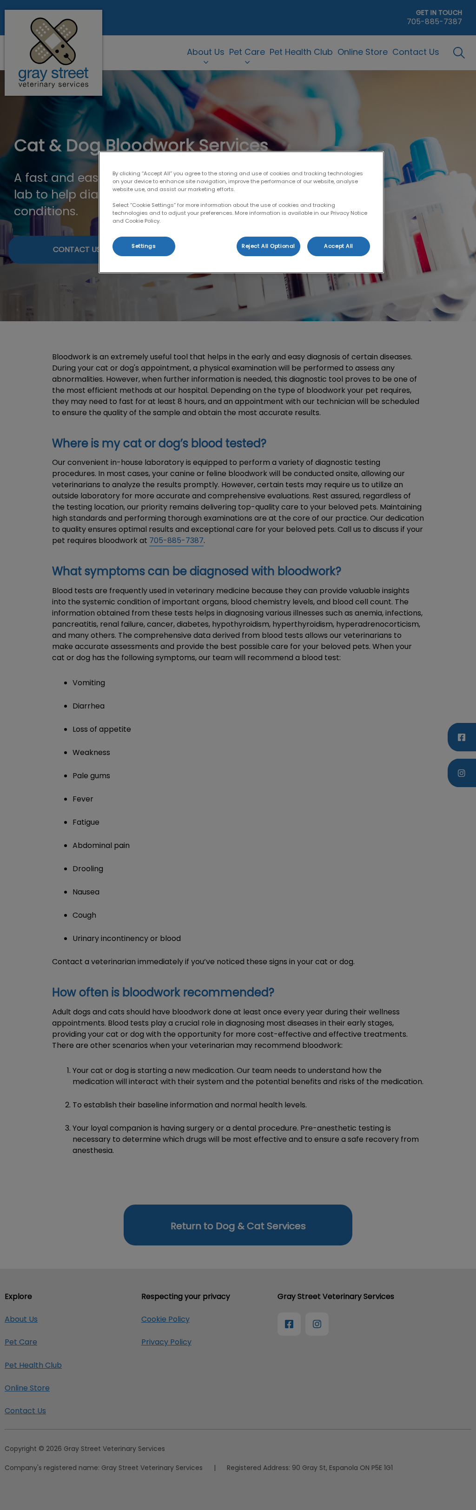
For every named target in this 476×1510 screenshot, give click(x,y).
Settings (144, 246)
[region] (241, 212)
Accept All (338, 246)
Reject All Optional (268, 246)
